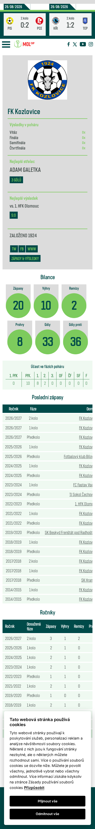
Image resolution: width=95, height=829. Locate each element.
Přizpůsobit (34, 787)
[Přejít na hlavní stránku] (24, 44)
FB (22, 248)
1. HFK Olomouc (27, 205)
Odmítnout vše (47, 814)
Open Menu (6, 44)
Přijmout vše (48, 801)
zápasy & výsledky (25, 258)
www (32, 248)
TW (14, 248)
